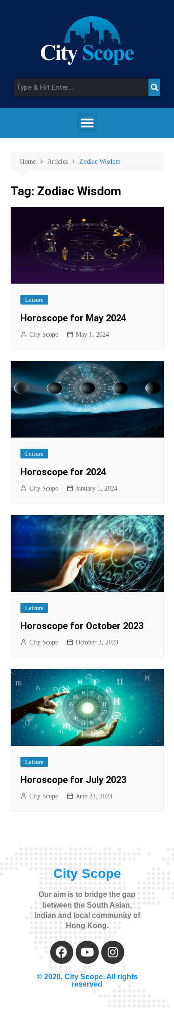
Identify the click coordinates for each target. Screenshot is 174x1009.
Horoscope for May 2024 (73, 318)
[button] (87, 123)
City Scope (43, 334)
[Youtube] (87, 952)
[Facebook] (61, 952)
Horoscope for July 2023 (73, 779)
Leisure (34, 299)
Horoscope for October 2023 (81, 625)
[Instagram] (112, 952)
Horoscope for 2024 (63, 472)
